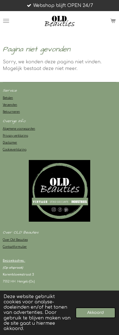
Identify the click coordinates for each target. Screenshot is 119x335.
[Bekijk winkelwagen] (113, 21)
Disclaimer (10, 142)
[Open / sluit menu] (6, 21)
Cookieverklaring (14, 149)
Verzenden (10, 104)
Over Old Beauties (15, 239)
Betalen (8, 97)
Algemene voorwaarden (19, 128)
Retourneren (11, 111)
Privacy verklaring (15, 135)
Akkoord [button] (95, 312)
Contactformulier (15, 246)
